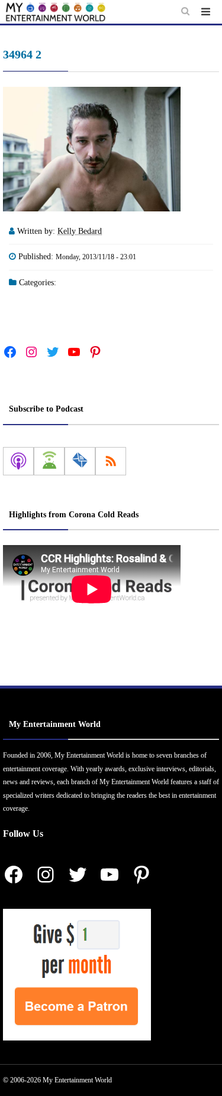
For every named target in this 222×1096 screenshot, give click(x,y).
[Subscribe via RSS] (110, 461)
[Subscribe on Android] (49, 461)
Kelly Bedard (79, 231)
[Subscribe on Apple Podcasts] (18, 461)
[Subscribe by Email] (80, 461)
